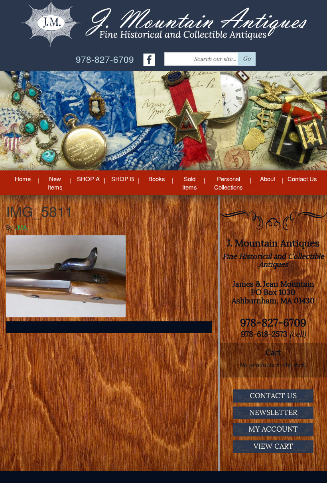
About (267, 178)
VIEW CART (273, 446)
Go (246, 58)
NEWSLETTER (273, 412)
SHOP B (122, 178)
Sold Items (189, 182)
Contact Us (302, 178)
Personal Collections (228, 182)
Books (156, 178)
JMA (21, 227)
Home (23, 178)
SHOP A (88, 178)
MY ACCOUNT (273, 429)
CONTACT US (273, 395)
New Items (55, 182)
